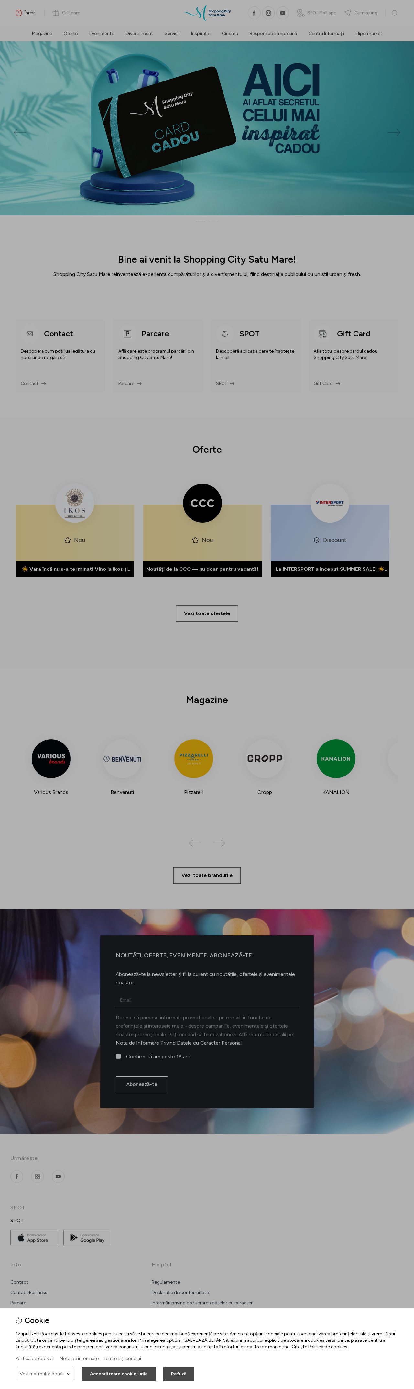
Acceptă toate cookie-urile (119, 1374)
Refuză (178, 1374)
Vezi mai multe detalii (42, 1374)
